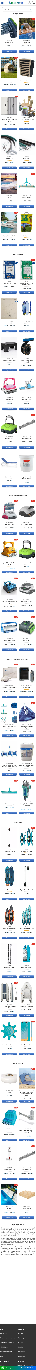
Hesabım (20, 1347)
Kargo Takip (21, 1356)
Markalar (20, 1342)
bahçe (14, 1228)
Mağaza (20, 1333)
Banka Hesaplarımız (6, 1351)
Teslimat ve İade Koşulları (7, 1342)
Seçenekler (9, 51)
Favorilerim (21, 1351)
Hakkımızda (3, 1333)
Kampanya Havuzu (23, 1338)
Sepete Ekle (26, 90)
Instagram (3, 1365)
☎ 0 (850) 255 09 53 (27, 1368)
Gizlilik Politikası (4, 1347)
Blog (1, 1356)
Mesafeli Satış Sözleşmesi (7, 1338)
